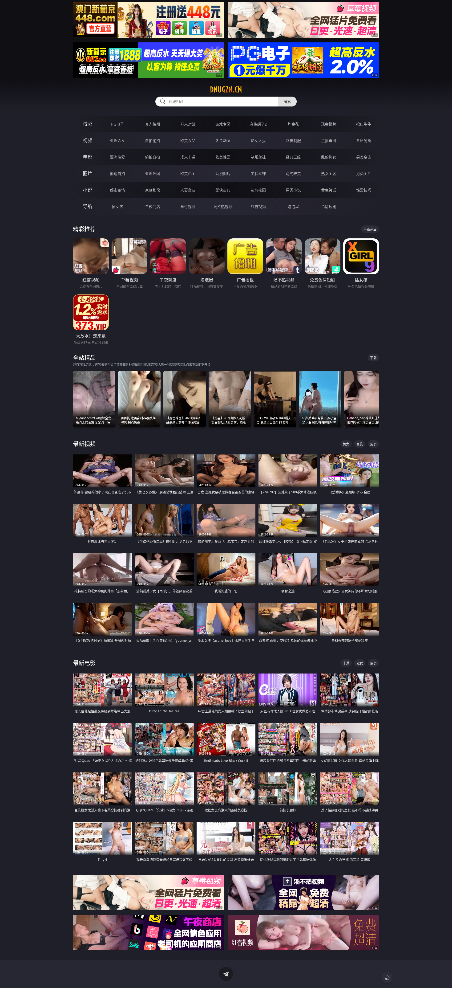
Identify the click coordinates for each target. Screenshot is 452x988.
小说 (87, 190)
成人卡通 (187, 157)
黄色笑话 (328, 190)
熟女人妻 (258, 140)
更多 (373, 444)
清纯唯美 (293, 173)
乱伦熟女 (328, 157)
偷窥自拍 (117, 173)
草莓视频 (187, 206)
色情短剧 (328, 206)
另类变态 (363, 157)
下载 (373, 357)
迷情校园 (258, 190)
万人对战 (187, 124)
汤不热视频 (223, 206)
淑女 (359, 663)
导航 (87, 206)
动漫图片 (222, 173)
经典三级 (293, 157)
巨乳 (359, 444)
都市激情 (117, 190)
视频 (87, 140)
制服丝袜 (258, 157)
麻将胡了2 (258, 124)
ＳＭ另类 (363, 140)
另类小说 (293, 190)
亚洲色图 (152, 173)
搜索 (287, 101)
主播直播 (328, 140)
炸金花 (293, 124)
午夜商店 (152, 206)
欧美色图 (187, 173)
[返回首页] (387, 977)
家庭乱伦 (152, 190)
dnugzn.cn (226, 89)
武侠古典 (222, 190)
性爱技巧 (363, 190)
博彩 (87, 124)
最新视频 (84, 444)
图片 (87, 173)
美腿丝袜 (258, 173)
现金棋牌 (328, 124)
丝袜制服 (293, 140)
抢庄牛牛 (363, 124)
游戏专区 (222, 124)
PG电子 (117, 124)
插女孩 (117, 206)
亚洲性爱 (117, 157)
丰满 (346, 663)
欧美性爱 (222, 157)
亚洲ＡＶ (117, 140)
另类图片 (363, 173)
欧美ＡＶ (187, 140)
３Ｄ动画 (222, 140)
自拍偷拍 (152, 140)
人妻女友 (187, 190)
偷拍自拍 (152, 157)
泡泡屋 (293, 206)
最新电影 (84, 663)
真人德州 (152, 124)
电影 (87, 157)
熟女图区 (328, 173)
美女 (346, 444)
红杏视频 (258, 206)
